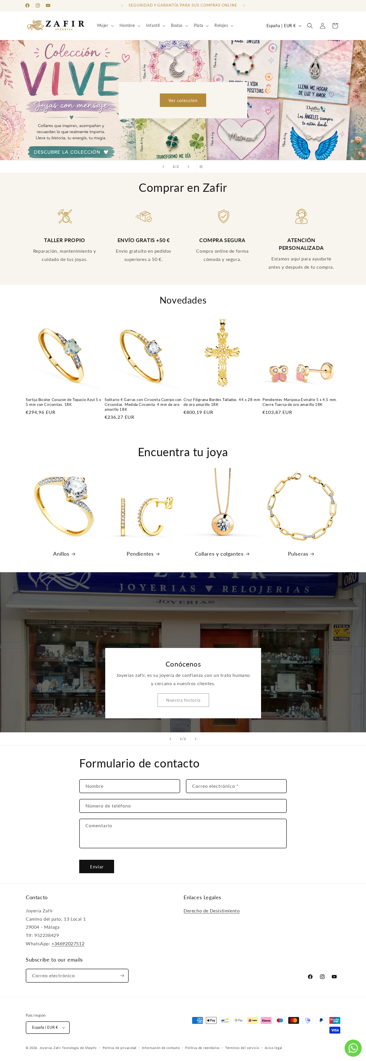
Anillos (61, 554)
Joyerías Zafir (50, 1048)
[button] (105, 25)
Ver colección (183, 100)
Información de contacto (161, 1048)
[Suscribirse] (122, 976)
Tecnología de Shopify (79, 1048)
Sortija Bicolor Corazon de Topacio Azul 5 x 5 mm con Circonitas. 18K (63, 402)
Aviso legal (273, 1048)
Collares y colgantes (219, 554)
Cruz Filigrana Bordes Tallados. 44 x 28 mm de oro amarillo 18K (222, 402)
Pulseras (298, 554)
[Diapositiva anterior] (163, 166)
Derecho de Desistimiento (212, 910)
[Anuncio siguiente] (244, 5)
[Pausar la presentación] (202, 166)
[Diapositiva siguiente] (188, 166)
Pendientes (140, 554)
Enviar (97, 866)
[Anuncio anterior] (122, 5)
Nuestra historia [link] (183, 700)
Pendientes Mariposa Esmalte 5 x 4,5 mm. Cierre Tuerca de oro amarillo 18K (299, 402)
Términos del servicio (242, 1048)
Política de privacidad (119, 1048)
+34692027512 (67, 943)
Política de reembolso (202, 1048)
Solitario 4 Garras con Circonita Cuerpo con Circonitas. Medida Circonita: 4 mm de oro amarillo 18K (143, 404)
